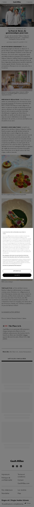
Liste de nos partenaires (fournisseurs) (12, 265)
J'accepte (17, 275)
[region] (17, 253)
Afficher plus (17, 270)
